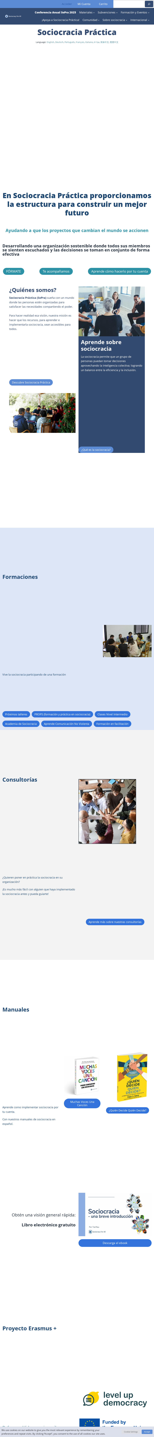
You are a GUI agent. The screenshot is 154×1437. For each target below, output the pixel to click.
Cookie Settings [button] (131, 1431)
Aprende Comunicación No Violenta (66, 724)
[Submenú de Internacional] (148, 20)
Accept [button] (147, 1431)
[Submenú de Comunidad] (99, 20)
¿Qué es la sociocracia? (96, 450)
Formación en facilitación (112, 724)
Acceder (67, 4)
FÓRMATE (13, 271)
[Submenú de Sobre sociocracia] (126, 20)
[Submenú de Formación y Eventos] (148, 12)
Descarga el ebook (115, 1243)
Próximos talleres (16, 714)
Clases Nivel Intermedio (112, 714)
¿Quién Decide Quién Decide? (127, 1110)
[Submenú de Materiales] (94, 12)
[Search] (149, 4)
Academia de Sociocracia (21, 724)
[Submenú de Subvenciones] (117, 12)
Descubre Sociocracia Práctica (31, 382)
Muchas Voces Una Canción (82, 1103)
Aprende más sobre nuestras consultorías (115, 922)
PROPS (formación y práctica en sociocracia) (62, 714)
